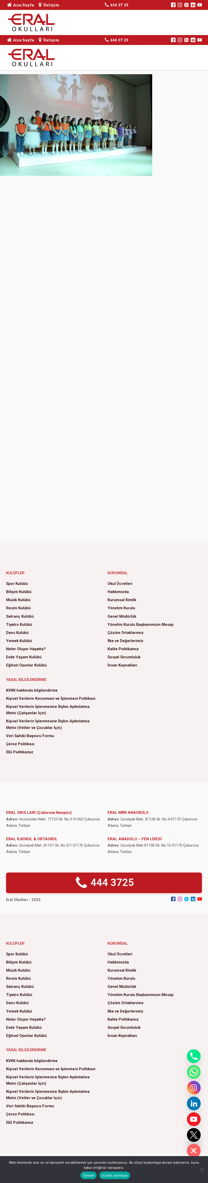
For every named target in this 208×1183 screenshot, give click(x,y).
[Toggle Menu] (192, 22)
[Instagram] (194, 1088)
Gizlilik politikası (115, 1175)
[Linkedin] (194, 1103)
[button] (104, 883)
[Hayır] (201, 1169)
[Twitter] (194, 1135)
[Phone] (194, 1056)
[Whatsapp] (194, 1072)
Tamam (88, 1175)
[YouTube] (194, 1119)
